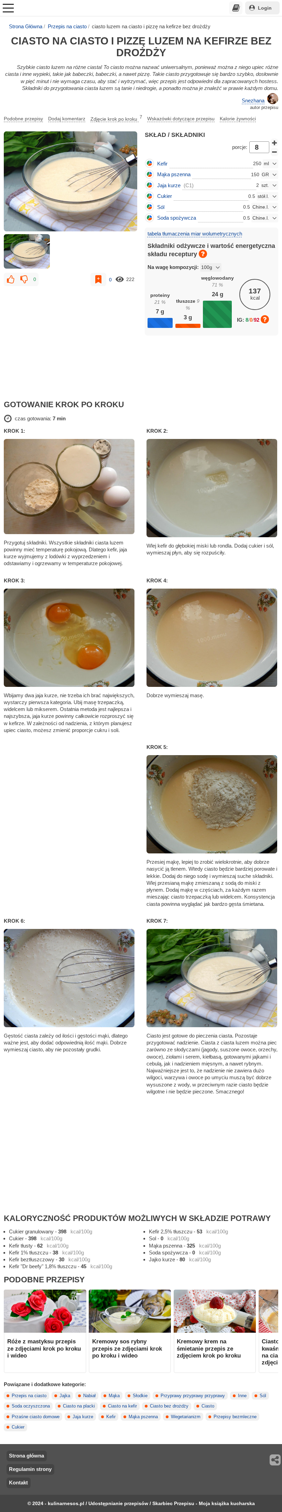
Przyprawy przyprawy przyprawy (193, 1395)
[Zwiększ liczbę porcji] (274, 143)
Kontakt (18, 1482)
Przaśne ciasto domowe (35, 1416)
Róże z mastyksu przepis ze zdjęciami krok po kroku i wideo (44, 1348)
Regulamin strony (30, 1469)
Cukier (18, 1427)
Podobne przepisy (23, 118)
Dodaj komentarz (66, 118)
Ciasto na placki (79, 1406)
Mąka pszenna (143, 1416)
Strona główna (26, 1456)
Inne (242, 1395)
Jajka (64, 1395)
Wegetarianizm (185, 1416)
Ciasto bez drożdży (169, 1406)
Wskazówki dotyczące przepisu (181, 118)
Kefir (111, 1416)
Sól (263, 1395)
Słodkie (140, 1395)
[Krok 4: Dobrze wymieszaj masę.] (212, 638)
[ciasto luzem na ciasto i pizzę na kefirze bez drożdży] (70, 181)
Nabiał (89, 1395)
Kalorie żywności (238, 118)
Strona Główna (25, 26)
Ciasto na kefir (122, 1406)
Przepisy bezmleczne (235, 1416)
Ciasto (208, 1406)
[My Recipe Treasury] (236, 8)
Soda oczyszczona (31, 1406)
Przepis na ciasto (67, 26)
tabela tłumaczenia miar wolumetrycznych (195, 234)
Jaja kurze (83, 1416)
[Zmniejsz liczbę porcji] (274, 152)
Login (265, 8)
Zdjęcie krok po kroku (116, 118)
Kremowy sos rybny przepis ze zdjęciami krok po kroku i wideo (127, 1348)
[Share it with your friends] (275, 1459)
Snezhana (253, 100)
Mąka (114, 1395)
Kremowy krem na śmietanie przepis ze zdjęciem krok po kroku (209, 1348)
